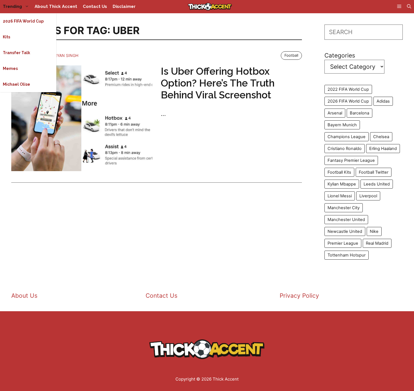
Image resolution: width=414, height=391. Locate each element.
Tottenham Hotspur (347, 255)
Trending (12, 6)
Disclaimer (124, 6)
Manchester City (344, 207)
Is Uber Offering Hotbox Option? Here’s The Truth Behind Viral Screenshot (218, 83)
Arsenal (335, 113)
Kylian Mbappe (342, 184)
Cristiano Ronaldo (345, 148)
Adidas (383, 101)
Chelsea (381, 136)
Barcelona (359, 113)
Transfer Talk (16, 52)
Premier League (343, 243)
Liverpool (368, 195)
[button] (409, 6)
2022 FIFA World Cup (348, 89)
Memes (10, 68)
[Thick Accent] (210, 6)
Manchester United (346, 219)
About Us (24, 295)
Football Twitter (373, 172)
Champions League (347, 136)
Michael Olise (16, 84)
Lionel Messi (340, 195)
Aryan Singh (65, 55)
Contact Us (95, 6)
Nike (374, 231)
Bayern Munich (342, 124)
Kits (6, 37)
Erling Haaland (383, 148)
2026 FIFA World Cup (23, 21)
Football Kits (339, 172)
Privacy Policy (299, 295)
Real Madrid (377, 243)
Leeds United (377, 184)
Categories (339, 55)
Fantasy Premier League (351, 160)
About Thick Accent (56, 6)
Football (291, 55)
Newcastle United (345, 231)
